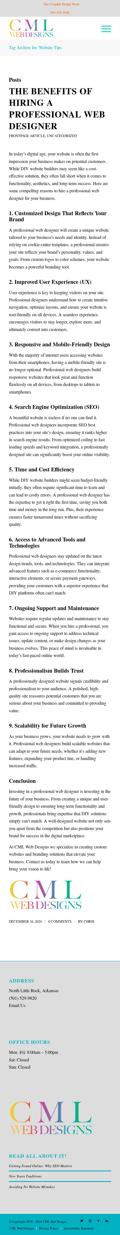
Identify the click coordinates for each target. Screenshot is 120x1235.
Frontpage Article (27, 135)
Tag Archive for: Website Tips (35, 47)
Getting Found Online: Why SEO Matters (40, 1165)
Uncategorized (62, 135)
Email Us (17, 1005)
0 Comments (59, 921)
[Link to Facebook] (98, 1221)
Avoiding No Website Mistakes (32, 1186)
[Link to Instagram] (90, 1221)
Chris (89, 921)
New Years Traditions (25, 1176)
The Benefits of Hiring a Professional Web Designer (57, 108)
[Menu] (103, 28)
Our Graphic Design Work (61, 4)
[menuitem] (21, 1228)
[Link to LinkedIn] (107, 1221)
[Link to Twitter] (82, 1221)
